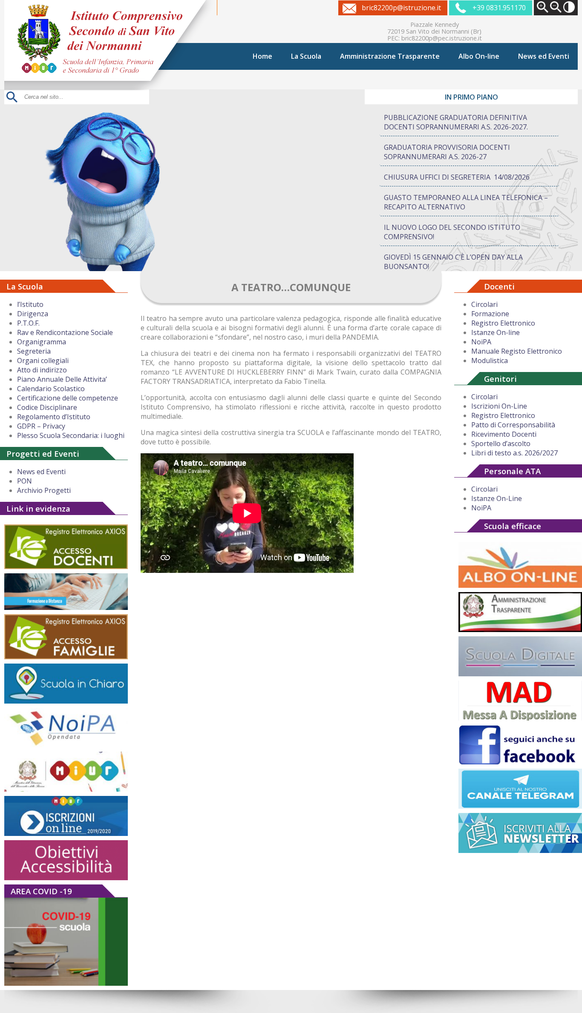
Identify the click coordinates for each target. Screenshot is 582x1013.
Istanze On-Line (496, 498)
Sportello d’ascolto (500, 443)
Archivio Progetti (44, 490)
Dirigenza (32, 313)
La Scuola (306, 56)
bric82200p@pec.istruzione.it (441, 38)
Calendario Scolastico (51, 388)
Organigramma (41, 341)
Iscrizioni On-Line (499, 406)
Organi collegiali (43, 360)
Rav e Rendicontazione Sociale (65, 332)
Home (262, 56)
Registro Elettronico (503, 323)
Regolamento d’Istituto (53, 416)
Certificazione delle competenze (67, 398)
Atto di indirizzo (42, 370)
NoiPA (481, 341)
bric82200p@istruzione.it (401, 7)
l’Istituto (30, 304)
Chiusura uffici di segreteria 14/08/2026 (457, 177)
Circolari (484, 304)
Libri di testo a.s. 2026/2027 (514, 453)
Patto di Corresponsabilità (513, 424)
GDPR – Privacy (41, 426)
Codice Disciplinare (47, 407)
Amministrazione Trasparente (390, 56)
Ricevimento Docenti (503, 434)
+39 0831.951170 (499, 7)
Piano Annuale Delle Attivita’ (62, 379)
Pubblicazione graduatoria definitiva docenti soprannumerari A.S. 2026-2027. (456, 122)
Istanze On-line (495, 332)
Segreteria (34, 351)
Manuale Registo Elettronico (516, 351)
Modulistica (489, 360)
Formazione (490, 313)
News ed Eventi (543, 56)
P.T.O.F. (28, 323)
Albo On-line (478, 56)
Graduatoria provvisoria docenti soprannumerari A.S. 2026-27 (447, 152)
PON (24, 481)
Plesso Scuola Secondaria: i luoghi (70, 435)
